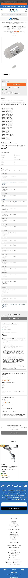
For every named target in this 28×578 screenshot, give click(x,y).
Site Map (14, 539)
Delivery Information (14, 532)
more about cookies (14, 2)
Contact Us (14, 523)
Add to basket (22, 182)
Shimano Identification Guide (14, 545)
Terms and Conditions (14, 536)
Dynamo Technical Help (14, 547)
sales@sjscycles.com (15, 560)
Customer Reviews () (8, 31)
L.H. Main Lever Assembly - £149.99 (5, 183)
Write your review (14, 32)
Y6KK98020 (4, 180)
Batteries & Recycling (14, 525)
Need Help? (14, 527)
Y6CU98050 (4, 199)
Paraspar (16, 577)
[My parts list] (17, 446)
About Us (14, 521)
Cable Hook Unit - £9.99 (5, 202)
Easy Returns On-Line (14, 534)
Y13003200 (4, 302)
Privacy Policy (14, 538)
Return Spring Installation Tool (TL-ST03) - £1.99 (5, 306)
